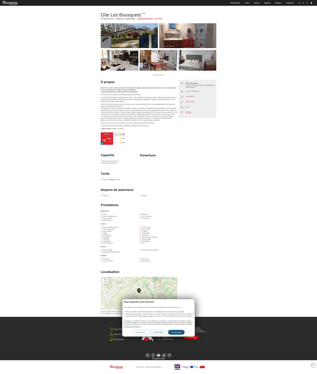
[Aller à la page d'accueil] (10, 3)
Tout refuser (140, 332)
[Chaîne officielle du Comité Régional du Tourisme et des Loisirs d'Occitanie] (158, 355)
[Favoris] (307, 3)
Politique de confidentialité (132, 326)
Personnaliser (158, 332)
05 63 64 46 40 (190, 96)
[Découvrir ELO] (313, 365)
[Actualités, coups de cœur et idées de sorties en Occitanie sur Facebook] (153, 355)
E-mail (187, 107)
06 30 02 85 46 (190, 101)
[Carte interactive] (303, 3)
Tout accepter (176, 332)
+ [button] (103, 279)
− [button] (103, 281)
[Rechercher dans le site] (299, 3)
